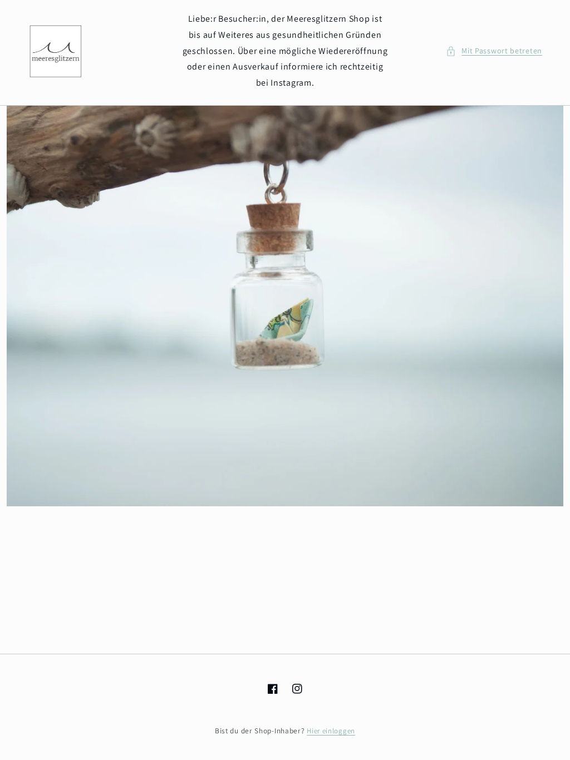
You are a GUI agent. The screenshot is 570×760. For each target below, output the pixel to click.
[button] (494, 51)
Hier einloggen (331, 731)
